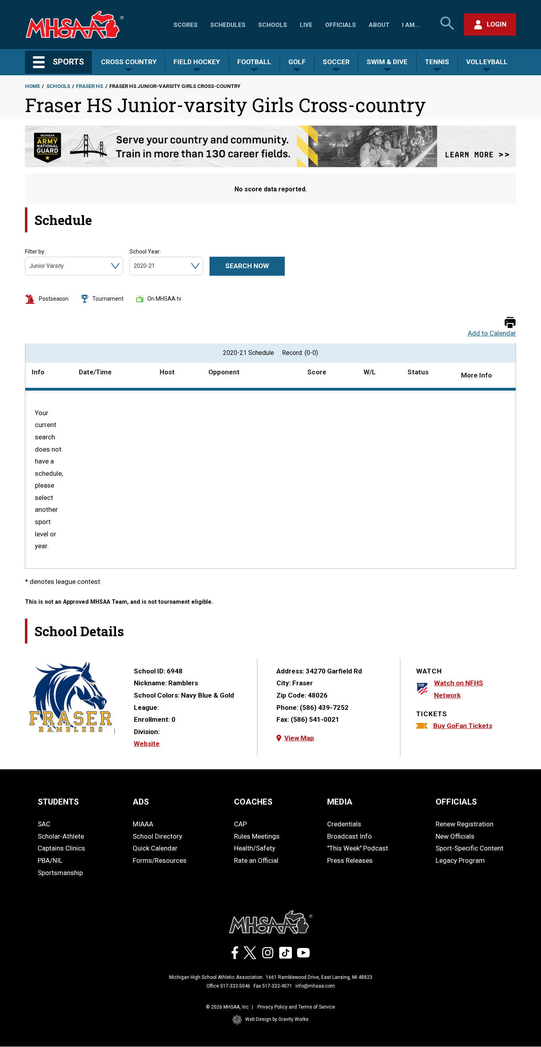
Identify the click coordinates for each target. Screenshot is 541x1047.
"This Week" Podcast (357, 848)
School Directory (157, 836)
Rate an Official (256, 860)
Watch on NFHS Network (458, 689)
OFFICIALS (456, 802)
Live (306, 25)
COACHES (253, 802)
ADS (141, 802)
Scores (185, 25)
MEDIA (339, 802)
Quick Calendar (155, 848)
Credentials (344, 824)
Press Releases (350, 860)
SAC (44, 824)
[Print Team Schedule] (510, 323)
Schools (272, 25)
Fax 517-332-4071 (272, 986)
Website (147, 744)
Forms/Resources (160, 860)
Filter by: (35, 251)
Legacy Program (460, 860)
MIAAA (143, 824)
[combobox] (29, 266)
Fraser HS (89, 86)
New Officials (455, 836)
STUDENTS (58, 802)
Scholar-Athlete (61, 836)
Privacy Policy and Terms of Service (296, 1007)
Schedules (228, 25)
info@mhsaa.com (315, 986)
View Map (299, 738)
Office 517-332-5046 (228, 986)
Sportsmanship (60, 873)
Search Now (247, 266)
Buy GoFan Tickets (462, 726)
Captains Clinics (61, 848)
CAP (240, 824)
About (379, 25)
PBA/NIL (50, 860)
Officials (340, 25)
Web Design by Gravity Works (277, 1019)
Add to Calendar (492, 333)
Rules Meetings (257, 836)
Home (32, 86)
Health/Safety (254, 848)
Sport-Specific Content (469, 848)
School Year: (145, 251)
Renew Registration (464, 824)
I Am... (410, 25)
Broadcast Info (349, 836)
